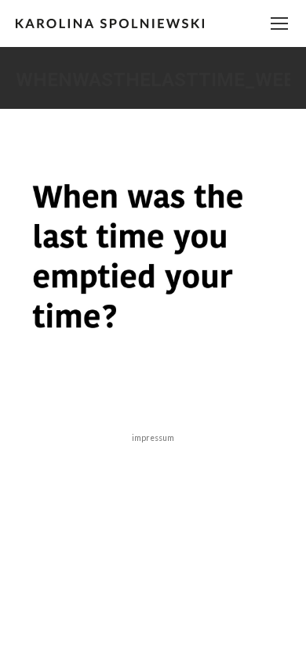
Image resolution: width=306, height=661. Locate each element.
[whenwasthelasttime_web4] (153, 260)
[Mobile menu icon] (279, 23)
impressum (153, 437)
